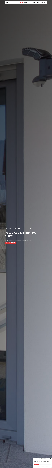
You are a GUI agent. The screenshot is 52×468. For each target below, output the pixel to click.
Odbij (42, 464)
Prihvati (36, 464)
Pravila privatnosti (38, 466)
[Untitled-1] (7, 2)
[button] (50, 458)
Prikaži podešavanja (48, 464)
